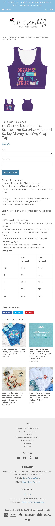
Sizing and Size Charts (27, 431)
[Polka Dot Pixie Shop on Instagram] (30, 458)
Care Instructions (27, 440)
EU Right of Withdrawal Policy (33, 502)
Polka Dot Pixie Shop (27, 510)
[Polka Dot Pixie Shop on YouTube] (36, 458)
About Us (27, 494)
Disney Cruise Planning (31, 482)
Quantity (6, 159)
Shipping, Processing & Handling (28, 437)
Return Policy (27, 434)
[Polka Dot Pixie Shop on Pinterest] (24, 458)
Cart (50, 10)
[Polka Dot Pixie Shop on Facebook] (18, 458)
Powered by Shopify (43, 510)
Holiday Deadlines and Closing (27, 428)
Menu (8, 10)
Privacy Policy (28, 443)
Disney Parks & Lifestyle (31, 478)
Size (4, 149)
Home (4, 37)
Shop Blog (27, 446)
